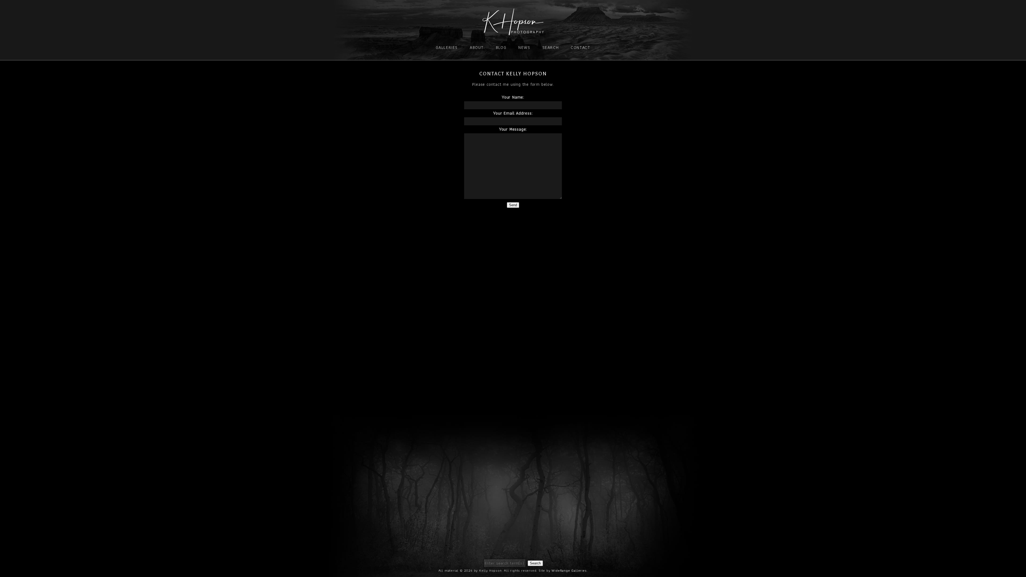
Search (550, 47)
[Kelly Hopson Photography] (513, 32)
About (477, 47)
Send (513, 205)
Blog (501, 47)
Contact (580, 47)
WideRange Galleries (568, 570)
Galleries (447, 47)
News (524, 47)
